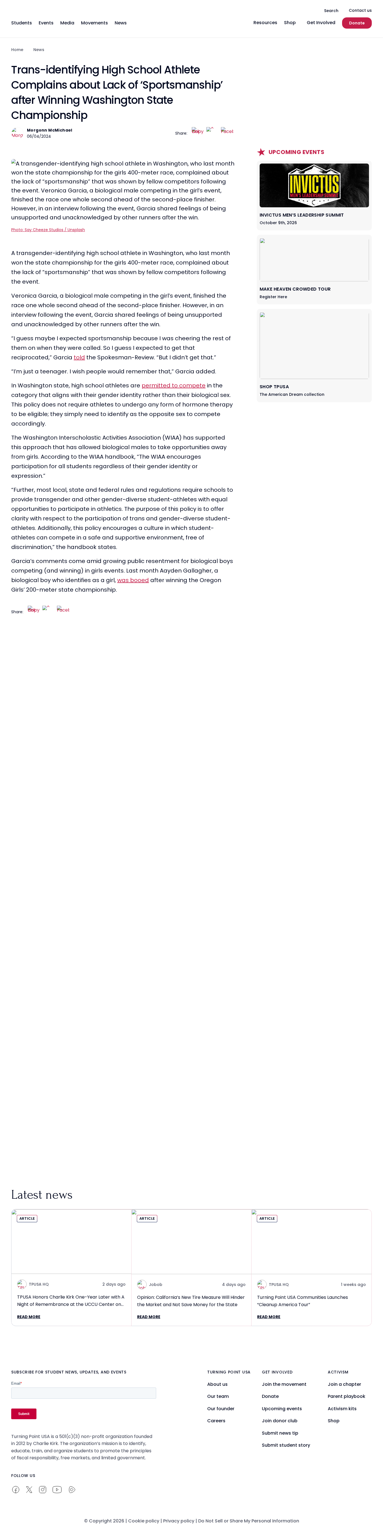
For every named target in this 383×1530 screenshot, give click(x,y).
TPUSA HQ (39, 1284)
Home (17, 49)
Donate (357, 23)
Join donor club (279, 1421)
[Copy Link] (198, 133)
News (38, 49)
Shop (334, 1421)
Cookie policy (143, 1521)
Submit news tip (280, 1433)
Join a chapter (344, 1384)
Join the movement (284, 1384)
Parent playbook (346, 1396)
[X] (212, 133)
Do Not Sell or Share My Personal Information (248, 1521)
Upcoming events (282, 1408)
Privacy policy (178, 1521)
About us (217, 1384)
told (79, 357)
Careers (216, 1421)
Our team (218, 1396)
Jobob (155, 1284)
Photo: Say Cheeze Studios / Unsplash (48, 230)
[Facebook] (227, 133)
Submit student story (286, 1445)
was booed (133, 580)
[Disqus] (122, 733)
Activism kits (342, 1408)
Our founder (220, 1408)
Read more (28, 1317)
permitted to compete (174, 385)
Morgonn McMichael (49, 130)
